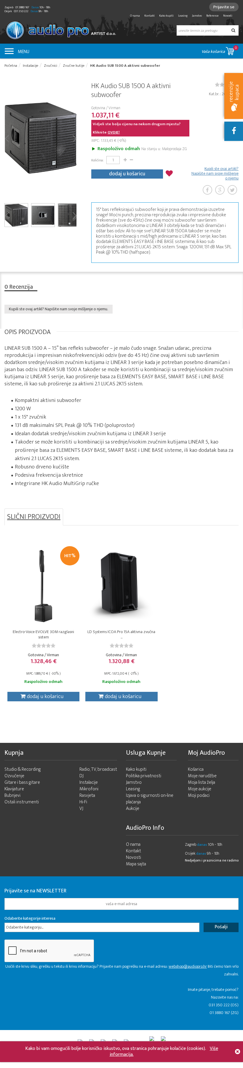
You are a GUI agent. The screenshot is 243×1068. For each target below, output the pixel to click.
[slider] (43, 645)
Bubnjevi (12, 796)
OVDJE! (114, 132)
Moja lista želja (201, 782)
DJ (81, 776)
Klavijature (14, 789)
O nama (135, 15)
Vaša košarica (219, 50)
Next (74, 138)
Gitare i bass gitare (22, 782)
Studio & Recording (22, 769)
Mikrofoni (88, 789)
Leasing (183, 15)
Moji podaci (199, 796)
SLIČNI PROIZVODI (33, 517)
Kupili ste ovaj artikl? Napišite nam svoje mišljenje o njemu (215, 173)
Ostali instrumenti (21, 802)
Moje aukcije (199, 789)
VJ (81, 809)
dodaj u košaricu (127, 173)
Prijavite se (223, 7)
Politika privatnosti (143, 776)
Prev (6, 138)
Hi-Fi (83, 802)
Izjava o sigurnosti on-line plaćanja (149, 799)
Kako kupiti (166, 15)
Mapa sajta (136, 864)
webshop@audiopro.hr (188, 966)
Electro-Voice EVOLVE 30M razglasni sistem (43, 634)
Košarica (196, 769)
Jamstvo (197, 15)
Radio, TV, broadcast (98, 769)
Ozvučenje (14, 776)
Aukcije (132, 809)
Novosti (227, 15)
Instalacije (88, 782)
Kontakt (149, 15)
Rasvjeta (87, 796)
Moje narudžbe (202, 776)
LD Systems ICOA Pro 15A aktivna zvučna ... (121, 634)
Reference (212, 15)
